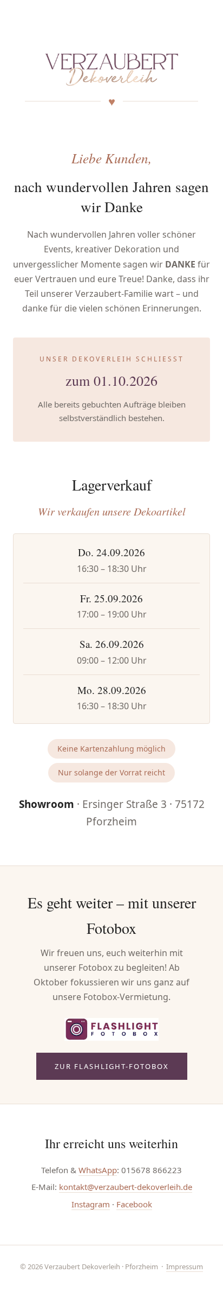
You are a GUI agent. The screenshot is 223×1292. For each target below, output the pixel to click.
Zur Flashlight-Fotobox (112, 1066)
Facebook (134, 1204)
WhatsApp (97, 1169)
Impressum (184, 1266)
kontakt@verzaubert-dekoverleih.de (125, 1186)
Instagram (90, 1204)
